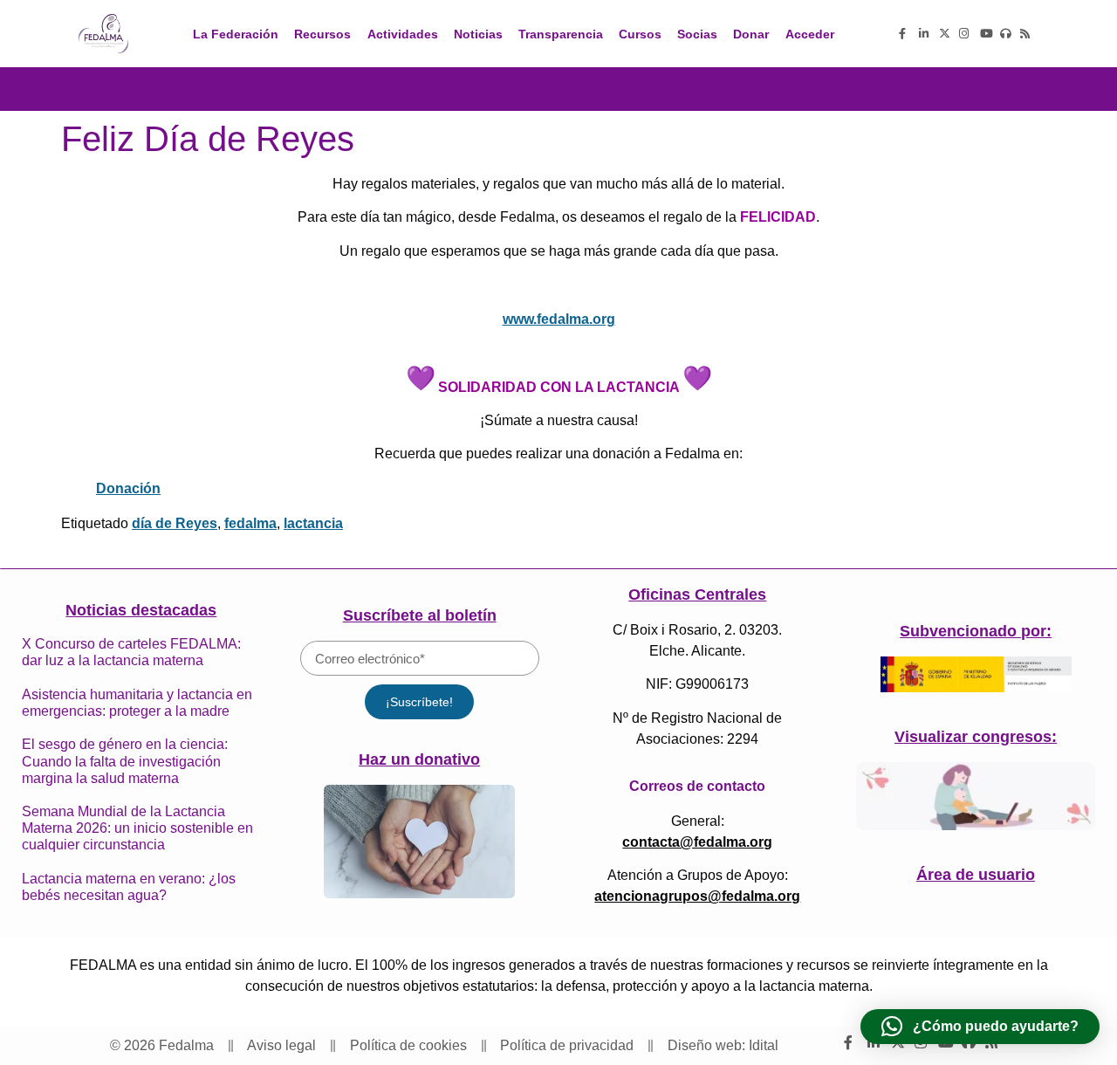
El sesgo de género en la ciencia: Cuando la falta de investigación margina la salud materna (125, 761)
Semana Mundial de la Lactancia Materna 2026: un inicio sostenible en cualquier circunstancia (137, 828)
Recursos (322, 34)
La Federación (235, 34)
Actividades (402, 34)
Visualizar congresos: (975, 737)
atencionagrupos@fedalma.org (697, 896)
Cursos (640, 34)
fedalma (250, 523)
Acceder (809, 34)
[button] (980, 1026)
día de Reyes (174, 523)
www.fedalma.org (559, 319)
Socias (697, 34)
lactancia (313, 523)
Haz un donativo (419, 759)
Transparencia (560, 34)
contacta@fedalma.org (697, 842)
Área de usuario (975, 874)
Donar (751, 34)
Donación (128, 488)
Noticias (478, 34)
